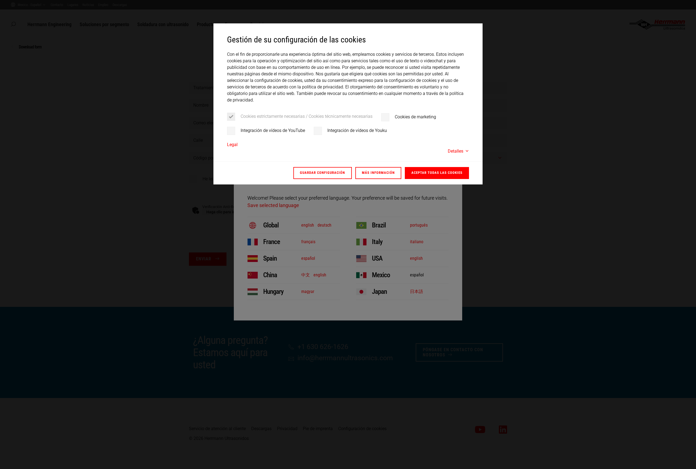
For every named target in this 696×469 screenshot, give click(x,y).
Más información (378, 173)
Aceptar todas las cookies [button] (436, 173)
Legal (232, 144)
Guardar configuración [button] (322, 173)
